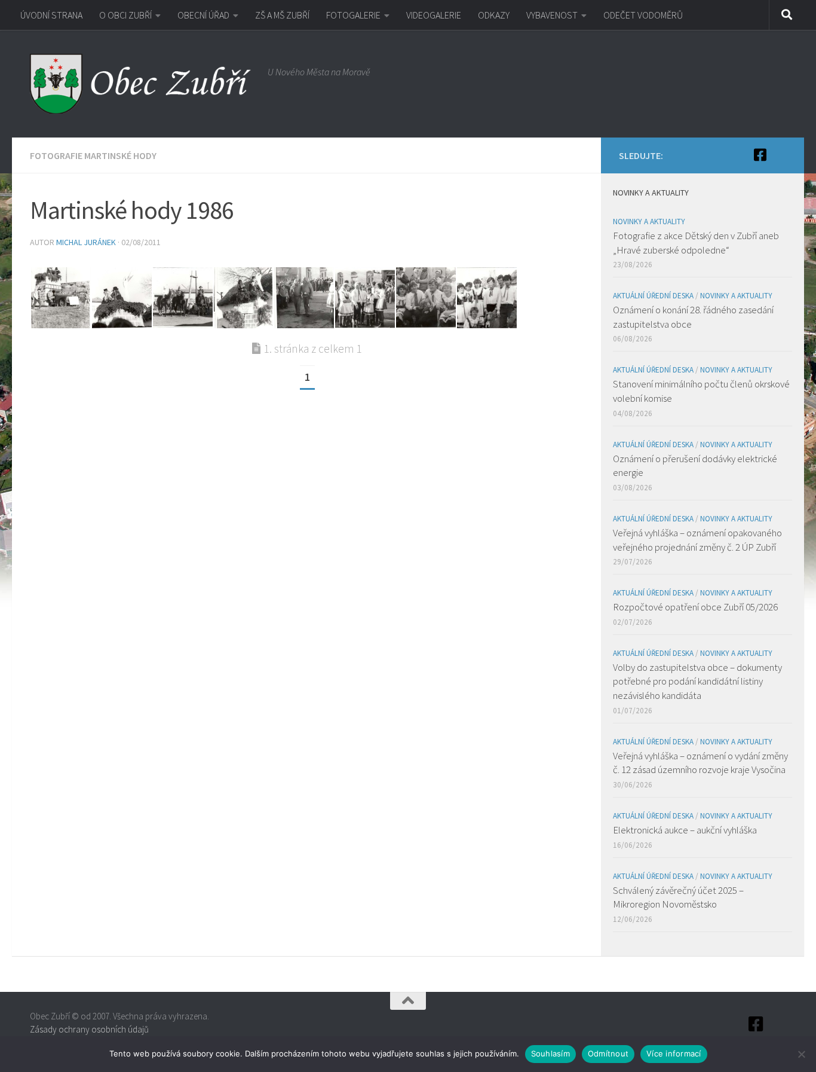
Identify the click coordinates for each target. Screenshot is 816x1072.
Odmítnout (608, 1053)
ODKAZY (494, 15)
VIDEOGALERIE (433, 15)
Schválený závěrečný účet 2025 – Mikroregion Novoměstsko (678, 897)
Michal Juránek (86, 242)
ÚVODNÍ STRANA (51, 15)
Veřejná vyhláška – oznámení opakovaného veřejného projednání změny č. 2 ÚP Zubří (697, 540)
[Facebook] (760, 155)
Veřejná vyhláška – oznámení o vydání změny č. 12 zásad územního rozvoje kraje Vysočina (700, 763)
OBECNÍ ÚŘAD (203, 15)
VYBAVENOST (552, 15)
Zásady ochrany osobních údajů (89, 1029)
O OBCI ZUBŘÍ (125, 15)
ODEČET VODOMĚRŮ (643, 15)
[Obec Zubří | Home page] (143, 84)
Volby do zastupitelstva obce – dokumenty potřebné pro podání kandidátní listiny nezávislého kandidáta (697, 681)
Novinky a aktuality (649, 221)
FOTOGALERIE (353, 15)
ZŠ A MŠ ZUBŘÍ (282, 15)
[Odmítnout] (801, 1054)
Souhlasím (550, 1053)
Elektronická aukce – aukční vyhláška (685, 829)
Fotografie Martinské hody (93, 155)
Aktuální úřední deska (653, 296)
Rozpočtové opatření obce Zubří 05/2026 (695, 606)
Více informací (673, 1053)
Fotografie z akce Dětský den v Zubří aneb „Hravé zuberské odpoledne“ (696, 242)
